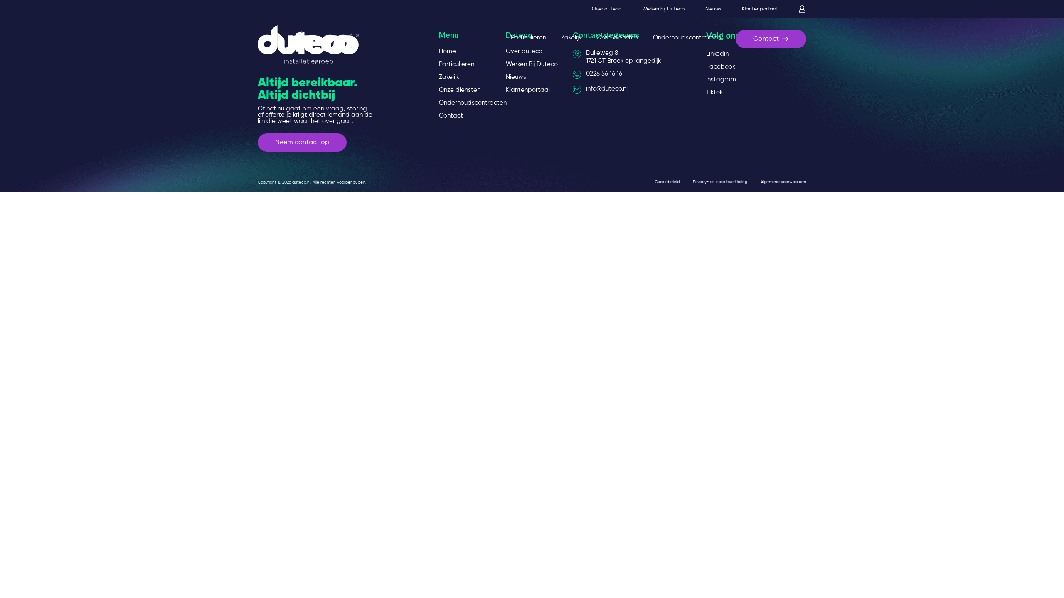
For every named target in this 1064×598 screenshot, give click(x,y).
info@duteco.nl (607, 89)
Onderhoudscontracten (687, 37)
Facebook (720, 67)
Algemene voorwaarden (783, 182)
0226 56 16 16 (604, 74)
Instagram (721, 79)
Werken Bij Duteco (532, 64)
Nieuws (713, 9)
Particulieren (528, 37)
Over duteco (606, 9)
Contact (766, 39)
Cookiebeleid (667, 182)
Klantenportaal (759, 9)
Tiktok (714, 92)
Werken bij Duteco (663, 9)
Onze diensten (617, 37)
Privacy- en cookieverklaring (720, 182)
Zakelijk (571, 37)
